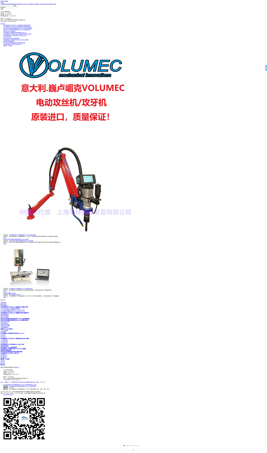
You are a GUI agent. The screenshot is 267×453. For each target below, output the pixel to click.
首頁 (2, 4)
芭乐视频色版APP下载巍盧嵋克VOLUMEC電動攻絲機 (22, 235)
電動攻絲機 (3, 302)
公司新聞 (29, 4)
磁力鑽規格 (3, 354)
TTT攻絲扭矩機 (4, 330)
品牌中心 (38, 4)
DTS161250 (3, 337)
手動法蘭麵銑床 (4, 327)
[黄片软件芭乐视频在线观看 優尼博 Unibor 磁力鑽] (15, 239)
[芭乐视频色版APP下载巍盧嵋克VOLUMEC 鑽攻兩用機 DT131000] (20, 384)
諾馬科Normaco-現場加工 (9, 31)
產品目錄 (3, 23)
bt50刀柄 (3, 360)
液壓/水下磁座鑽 (5, 317)
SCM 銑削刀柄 (4, 342)
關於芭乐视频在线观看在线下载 (10, 4)
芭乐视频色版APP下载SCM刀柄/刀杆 (12, 44)
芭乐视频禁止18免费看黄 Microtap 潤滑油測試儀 (20, 288)
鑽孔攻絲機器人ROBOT (15, 294)
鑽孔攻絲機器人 (4, 305)
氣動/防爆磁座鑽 (5, 315)
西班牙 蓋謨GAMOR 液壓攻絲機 (11, 38)
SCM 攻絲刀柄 (4, 341)
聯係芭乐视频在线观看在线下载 (48, 4)
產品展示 (20, 4)
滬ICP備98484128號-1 (8, 394)
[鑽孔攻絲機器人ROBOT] (9, 293)
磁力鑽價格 (3, 357)
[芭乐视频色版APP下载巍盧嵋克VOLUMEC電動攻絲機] (71, 233)
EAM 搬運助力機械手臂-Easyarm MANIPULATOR (13, 311)
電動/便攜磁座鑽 (5, 314)
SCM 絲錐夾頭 (4, 340)
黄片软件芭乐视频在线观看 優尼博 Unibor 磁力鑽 (21, 240)
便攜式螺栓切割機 (5, 324)
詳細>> (5, 237)
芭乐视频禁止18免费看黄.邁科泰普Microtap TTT (15, 32)
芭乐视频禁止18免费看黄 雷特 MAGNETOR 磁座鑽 (15, 39)
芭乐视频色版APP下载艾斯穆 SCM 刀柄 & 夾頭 (14, 35)
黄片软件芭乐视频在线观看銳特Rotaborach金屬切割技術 (17, 29)
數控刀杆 (3, 363)
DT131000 (3, 334)
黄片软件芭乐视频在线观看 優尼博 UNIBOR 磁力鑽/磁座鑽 (17, 28)
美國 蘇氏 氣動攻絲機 (8, 41)
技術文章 (25, 4)
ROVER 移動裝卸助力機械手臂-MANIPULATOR (12, 309)
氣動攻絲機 (3, 304)
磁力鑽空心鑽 (4, 356)
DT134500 (3, 335)
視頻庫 (2, 2)
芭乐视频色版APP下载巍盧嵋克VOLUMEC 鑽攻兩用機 (22, 386)
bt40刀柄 (3, 361)
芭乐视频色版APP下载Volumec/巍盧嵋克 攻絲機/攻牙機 (16, 25)
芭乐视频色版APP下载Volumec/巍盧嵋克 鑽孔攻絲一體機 (17, 34)
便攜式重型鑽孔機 (5, 321)
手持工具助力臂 (7, 36)
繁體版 (6, 1)
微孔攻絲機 (3, 331)
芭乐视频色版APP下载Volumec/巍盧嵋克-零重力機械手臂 (17, 26)
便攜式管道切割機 (5, 326)
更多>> (18, 367)
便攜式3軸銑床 (4, 323)
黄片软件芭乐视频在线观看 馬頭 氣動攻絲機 (14, 42)
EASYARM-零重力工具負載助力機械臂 (10, 308)
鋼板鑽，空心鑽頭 (7, 45)
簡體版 (2, 1)
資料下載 (34, 4)
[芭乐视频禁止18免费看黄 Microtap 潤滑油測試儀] (28, 287)
